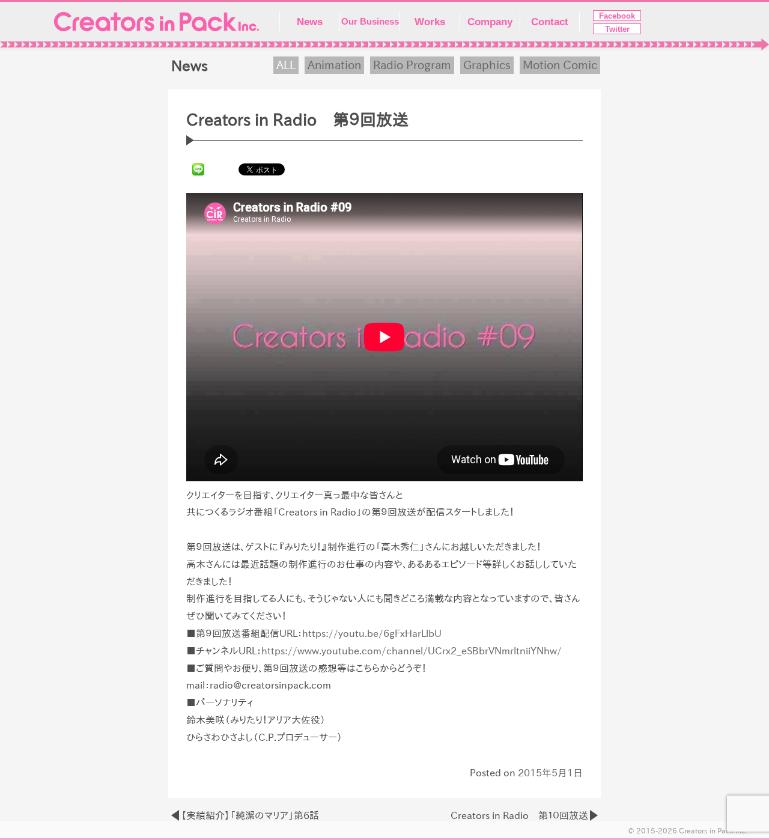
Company (489, 22)
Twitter (617, 29)
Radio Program (412, 64)
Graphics (487, 64)
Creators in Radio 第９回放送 (297, 119)
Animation (334, 64)
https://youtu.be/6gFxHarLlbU (372, 633)
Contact (549, 22)
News (310, 22)
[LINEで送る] (198, 169)
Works (430, 22)
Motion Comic (560, 64)
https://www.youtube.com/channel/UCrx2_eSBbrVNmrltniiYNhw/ (411, 651)
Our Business (370, 21)
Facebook (617, 15)
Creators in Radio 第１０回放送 (519, 815)
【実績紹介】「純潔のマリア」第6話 (250, 815)
